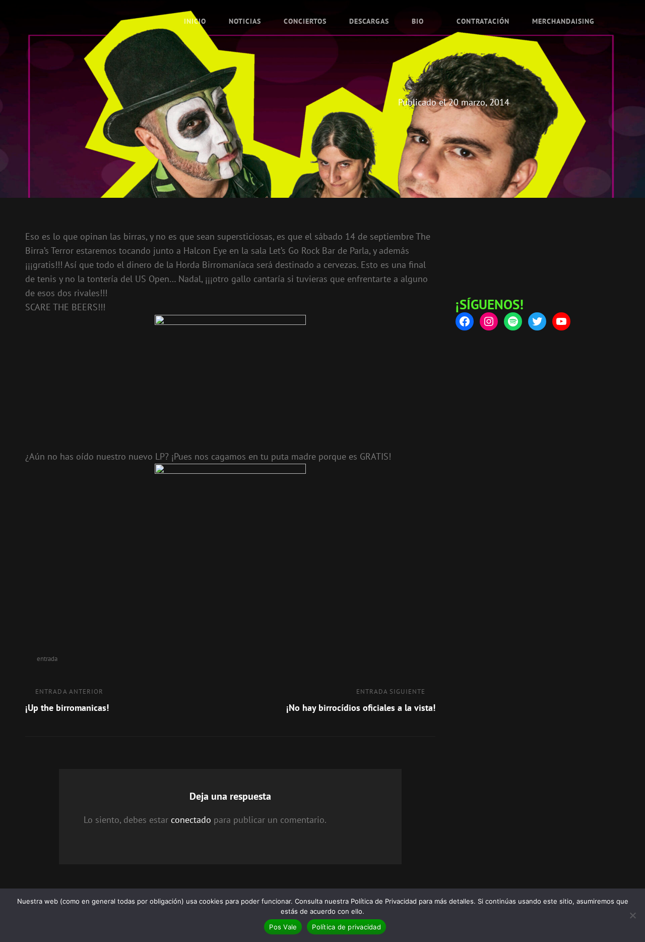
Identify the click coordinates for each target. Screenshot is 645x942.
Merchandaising (563, 21)
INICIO (195, 21)
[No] (632, 915)
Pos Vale (283, 927)
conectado (191, 819)
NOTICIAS (245, 21)
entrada (47, 658)
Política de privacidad (346, 927)
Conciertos (305, 21)
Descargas (369, 21)
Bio (418, 21)
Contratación (483, 21)
